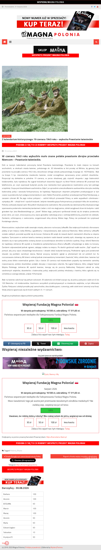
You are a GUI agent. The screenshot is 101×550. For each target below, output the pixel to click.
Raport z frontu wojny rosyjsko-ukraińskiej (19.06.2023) (80, 456)
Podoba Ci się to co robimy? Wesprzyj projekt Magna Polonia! (50, 145)
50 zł (41, 328)
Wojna (19, 450)
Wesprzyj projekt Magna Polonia (50, 55)
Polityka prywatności (33, 547)
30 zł (29, 328)
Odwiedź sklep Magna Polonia (50, 50)
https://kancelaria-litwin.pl (56, 437)
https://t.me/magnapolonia (26, 464)
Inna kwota (69, 328)
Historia (6, 136)
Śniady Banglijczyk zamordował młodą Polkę (23, 456)
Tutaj (67, 334)
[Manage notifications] (7, 543)
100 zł (54, 328)
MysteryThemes (57, 547)
